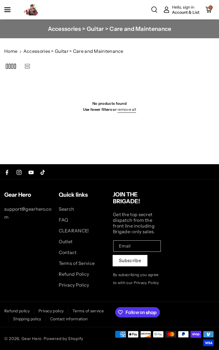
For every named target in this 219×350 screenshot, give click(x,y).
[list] (27, 66)
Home (10, 51)
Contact (68, 252)
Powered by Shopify (63, 338)
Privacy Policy (74, 285)
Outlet (66, 241)
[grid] (10, 66)
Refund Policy (74, 274)
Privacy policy (51, 310)
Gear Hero (31, 338)
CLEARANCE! (74, 231)
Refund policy (17, 310)
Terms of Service (77, 263)
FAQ (63, 220)
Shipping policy (27, 318)
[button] (10, 9)
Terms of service (88, 310)
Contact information (69, 318)
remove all (126, 109)
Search (66, 209)
